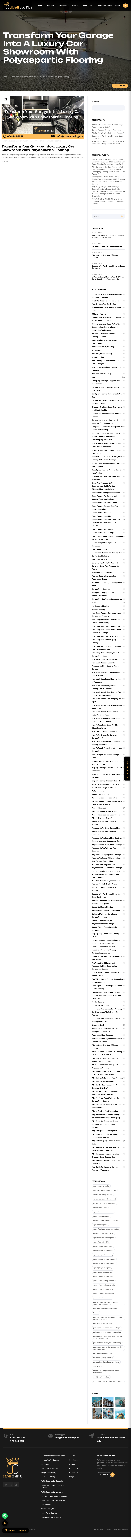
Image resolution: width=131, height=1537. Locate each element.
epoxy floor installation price (103, 1238)
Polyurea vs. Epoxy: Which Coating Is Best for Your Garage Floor (108, 1337)
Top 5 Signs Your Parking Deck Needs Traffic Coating (106, 1372)
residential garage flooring (103, 1358)
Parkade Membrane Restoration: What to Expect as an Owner (107, 1318)
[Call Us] (5, 1523)
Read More (5, 161)
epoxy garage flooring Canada (104, 1259)
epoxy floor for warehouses (103, 1212)
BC (115, 1190)
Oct (5, 99)
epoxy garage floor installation (104, 1263)
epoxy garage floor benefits (103, 1250)
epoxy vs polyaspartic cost (102, 1272)
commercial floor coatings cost (104, 1203)
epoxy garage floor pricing (102, 1268)
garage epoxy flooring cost (103, 1276)
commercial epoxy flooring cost (104, 1199)
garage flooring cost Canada (103, 1293)
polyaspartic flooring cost (102, 1323)
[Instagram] (11, 1484)
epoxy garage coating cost (102, 1246)
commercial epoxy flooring (102, 1194)
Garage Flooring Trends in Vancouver (106, 130)
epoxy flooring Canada (101, 1216)
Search (95, 101)
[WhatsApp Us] (5, 1516)
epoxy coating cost (100, 1207)
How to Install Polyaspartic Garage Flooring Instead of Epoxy (105, 1303)
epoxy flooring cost (100, 1225)
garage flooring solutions (102, 1298)
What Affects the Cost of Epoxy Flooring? (108, 133)
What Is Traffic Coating (101, 1377)
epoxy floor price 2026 (101, 1242)
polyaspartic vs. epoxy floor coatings (106, 1328)
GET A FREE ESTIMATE (17, 1530)
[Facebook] (5, 1484)
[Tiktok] (16, 1484)
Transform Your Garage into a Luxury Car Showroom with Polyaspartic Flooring (31, 141)
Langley (96, 1313)
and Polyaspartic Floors (101, 1190)
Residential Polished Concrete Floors (106, 1362)
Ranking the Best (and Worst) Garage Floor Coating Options (108, 1348)
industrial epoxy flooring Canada (105, 1308)
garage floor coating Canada (103, 1281)
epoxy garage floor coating (103, 1255)
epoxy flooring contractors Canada (105, 1220)
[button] (125, 5)
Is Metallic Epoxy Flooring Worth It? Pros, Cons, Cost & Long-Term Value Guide (108, 278)
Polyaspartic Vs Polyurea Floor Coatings (107, 1332)
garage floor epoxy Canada (103, 1289)
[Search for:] (108, 216)
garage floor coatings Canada (104, 1285)
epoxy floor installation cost (103, 1233)
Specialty (96, 1366)
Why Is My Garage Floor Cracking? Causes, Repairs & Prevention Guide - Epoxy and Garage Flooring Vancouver (107, 189)
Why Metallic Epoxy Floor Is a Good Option (108, 1381)
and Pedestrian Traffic (101, 1186)
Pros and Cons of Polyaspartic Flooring (107, 1343)
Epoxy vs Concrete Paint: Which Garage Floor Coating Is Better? (108, 236)
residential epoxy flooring (102, 1353)
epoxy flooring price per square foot (106, 1229)
